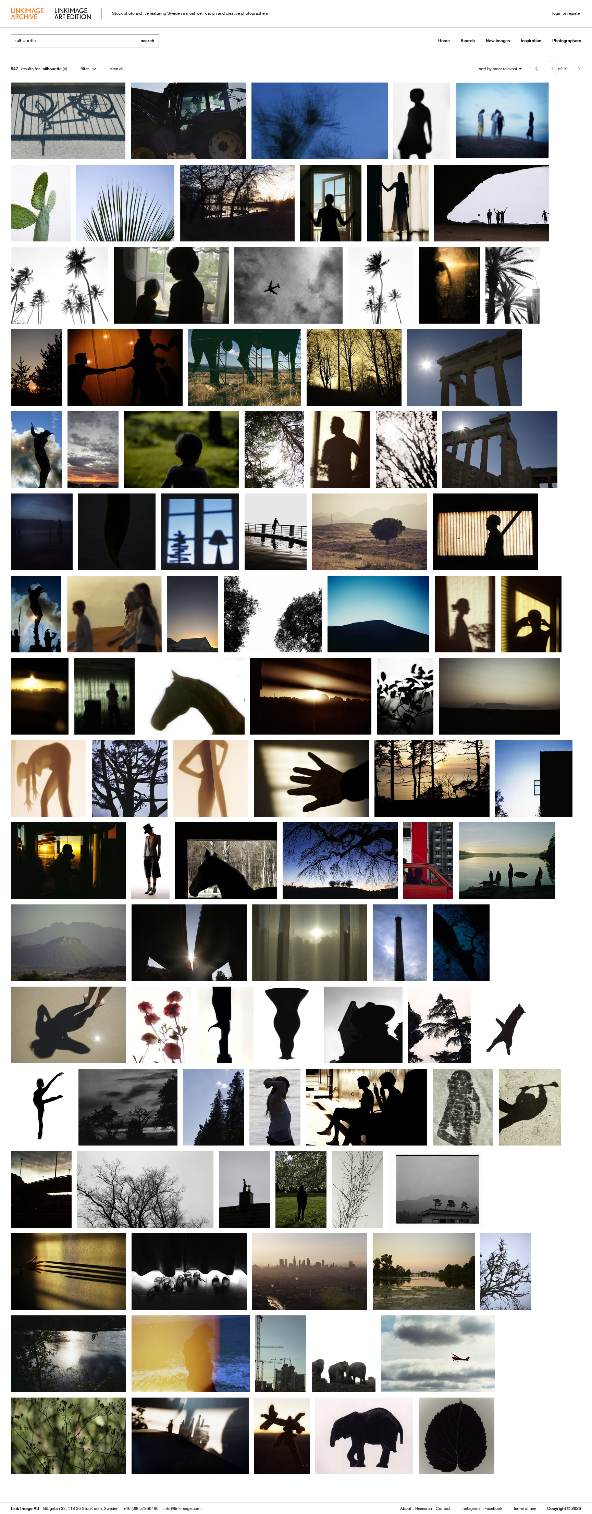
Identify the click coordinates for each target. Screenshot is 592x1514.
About (405, 1508)
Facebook (493, 1508)
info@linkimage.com (181, 1508)
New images (498, 40)
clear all (116, 68)
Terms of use (524, 1508)
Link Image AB (25, 1508)
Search (468, 40)
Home (444, 40)
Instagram (470, 1508)
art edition (72, 14)
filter (85, 68)
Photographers (566, 40)
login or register (566, 13)
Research (423, 1508)
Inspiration (531, 40)
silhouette (52, 68)
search (147, 40)
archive (27, 14)
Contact (443, 1508)
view (47, 1489)
